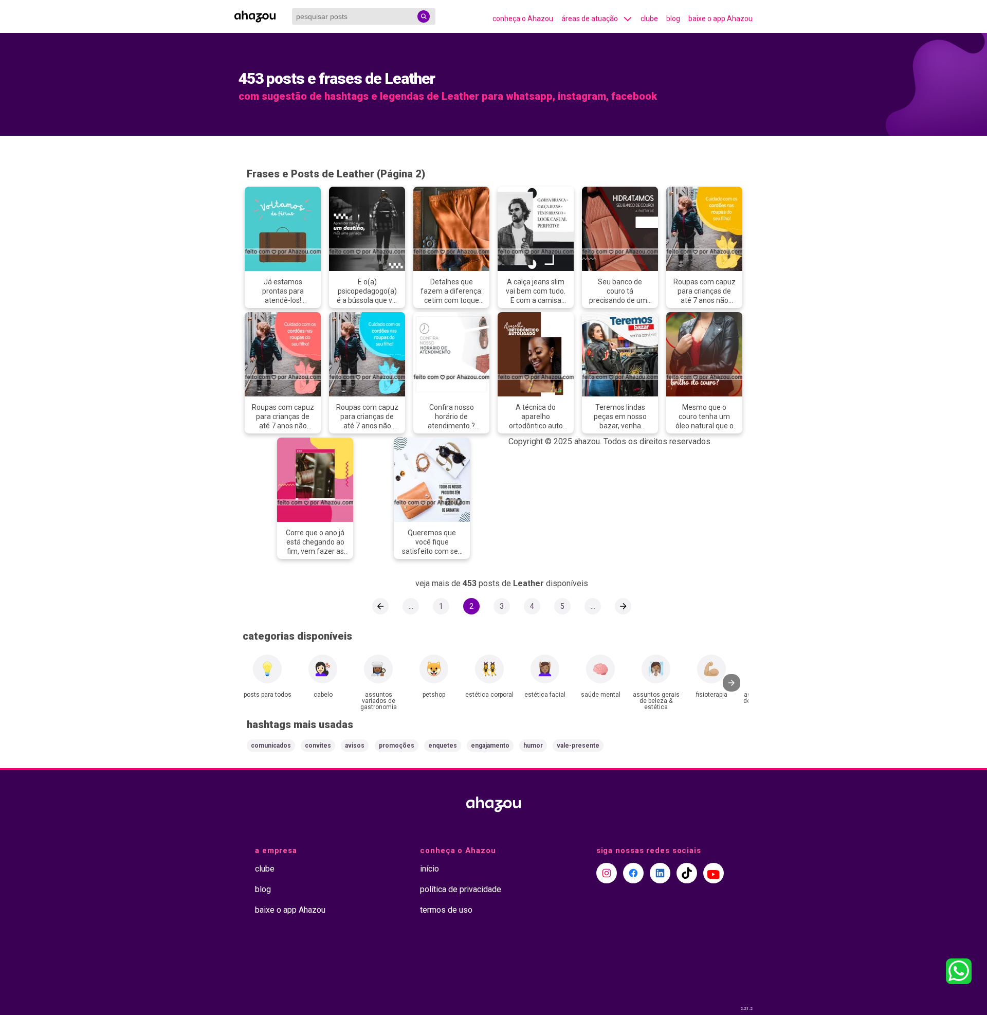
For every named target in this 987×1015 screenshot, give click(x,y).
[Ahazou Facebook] (633, 873)
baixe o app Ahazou (720, 18)
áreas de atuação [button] (589, 18)
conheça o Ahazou (522, 18)
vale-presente (578, 745)
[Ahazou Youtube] (713, 873)
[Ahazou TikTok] (687, 873)
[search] (423, 16)
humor (533, 745)
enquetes (442, 745)
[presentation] (731, 683)
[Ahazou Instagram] (606, 873)
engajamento (490, 745)
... (411, 606)
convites (318, 745)
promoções (396, 745)
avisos (354, 745)
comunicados (271, 745)
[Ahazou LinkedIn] (660, 873)
